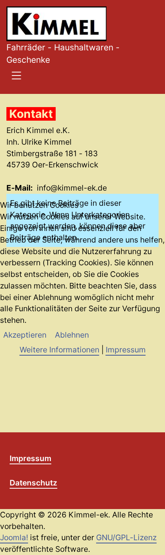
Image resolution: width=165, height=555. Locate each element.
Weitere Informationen (59, 349)
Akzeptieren (24, 335)
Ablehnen (72, 335)
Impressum (126, 349)
